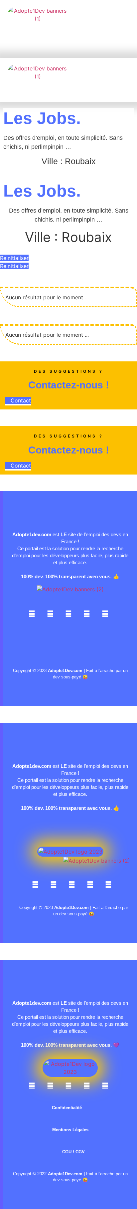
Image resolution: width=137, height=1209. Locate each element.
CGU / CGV (73, 1151)
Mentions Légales (70, 1129)
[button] (55, 36)
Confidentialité (67, 1107)
